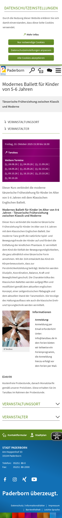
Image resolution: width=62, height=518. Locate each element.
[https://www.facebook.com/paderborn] (5, 479)
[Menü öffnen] (58, 70)
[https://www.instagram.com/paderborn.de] (14, 479)
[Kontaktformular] (40, 70)
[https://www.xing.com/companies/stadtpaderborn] (24, 479)
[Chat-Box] (49, 70)
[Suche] (32, 70)
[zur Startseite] (13, 70)
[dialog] (31, 32)
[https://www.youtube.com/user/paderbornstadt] (34, 479)
